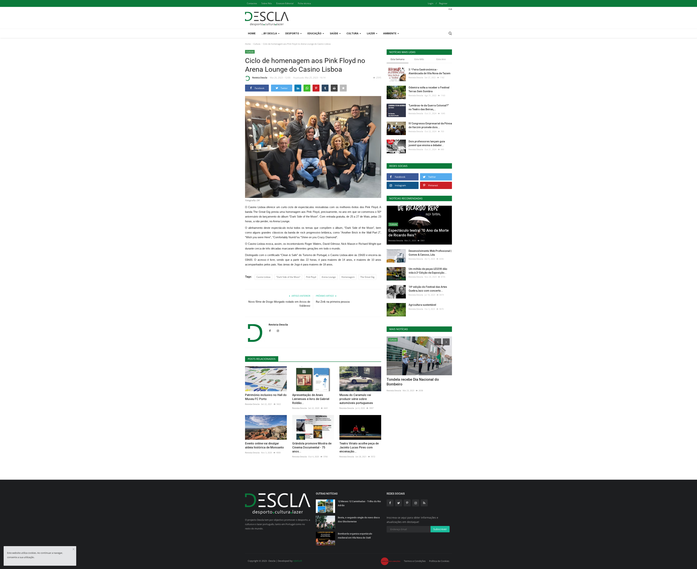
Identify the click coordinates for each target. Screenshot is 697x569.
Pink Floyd (311, 277)
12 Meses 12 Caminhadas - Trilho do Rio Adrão (359, 503)
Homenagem (348, 277)
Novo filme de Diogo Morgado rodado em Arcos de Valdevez (279, 303)
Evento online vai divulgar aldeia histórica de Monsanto (264, 445)
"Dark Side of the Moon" (288, 277)
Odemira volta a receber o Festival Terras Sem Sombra (429, 89)
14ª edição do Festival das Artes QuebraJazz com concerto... (428, 288)
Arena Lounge (329, 277)
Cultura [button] (353, 33)
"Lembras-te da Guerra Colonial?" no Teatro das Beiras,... (429, 107)
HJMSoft (297, 560)
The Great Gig (367, 277)
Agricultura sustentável (422, 304)
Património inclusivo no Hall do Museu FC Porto (266, 397)
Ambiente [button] (390, 33)
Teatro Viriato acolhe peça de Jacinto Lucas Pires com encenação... (359, 447)
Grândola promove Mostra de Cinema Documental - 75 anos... (311, 447)
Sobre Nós (266, 3)
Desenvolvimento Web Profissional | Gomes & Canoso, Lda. (430, 252)
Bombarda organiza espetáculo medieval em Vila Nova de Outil (355, 535)
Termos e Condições (415, 561)
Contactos (252, 3)
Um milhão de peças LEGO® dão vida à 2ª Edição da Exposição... (428, 270)
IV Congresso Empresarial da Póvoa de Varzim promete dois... (430, 125)
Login (430, 3)
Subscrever (440, 529)
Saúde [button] (334, 33)
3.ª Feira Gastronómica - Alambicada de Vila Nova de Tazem (430, 71)
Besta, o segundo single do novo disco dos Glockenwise (359, 519)
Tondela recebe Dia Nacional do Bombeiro (413, 381)
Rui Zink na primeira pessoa (333, 301)
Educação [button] (314, 33)
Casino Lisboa (263, 277)
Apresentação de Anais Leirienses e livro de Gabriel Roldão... (310, 399)
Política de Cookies (439, 561)
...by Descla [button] (269, 33)
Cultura (256, 43)
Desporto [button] (292, 33)
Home (252, 33)
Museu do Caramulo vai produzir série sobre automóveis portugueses (356, 399)
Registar (443, 3)
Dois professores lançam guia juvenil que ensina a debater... (427, 143)
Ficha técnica (304, 3)
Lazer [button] (371, 33)
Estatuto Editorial (285, 3)
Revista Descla (259, 77)
